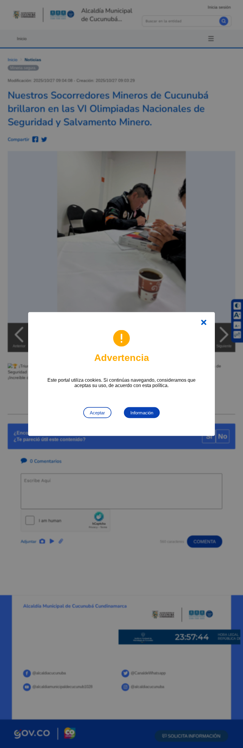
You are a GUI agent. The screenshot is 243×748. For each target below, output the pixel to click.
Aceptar (97, 412)
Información (141, 412)
